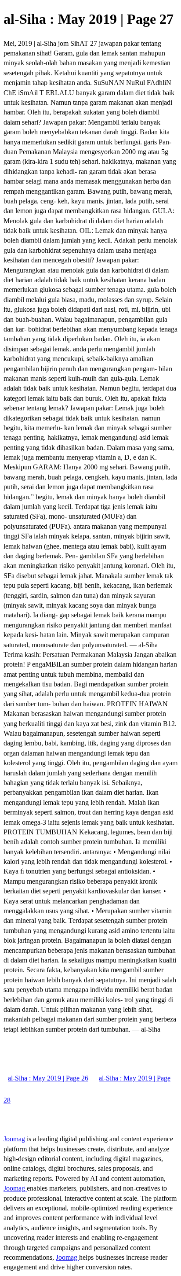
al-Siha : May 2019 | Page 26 (48, 1078)
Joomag (15, 1139)
